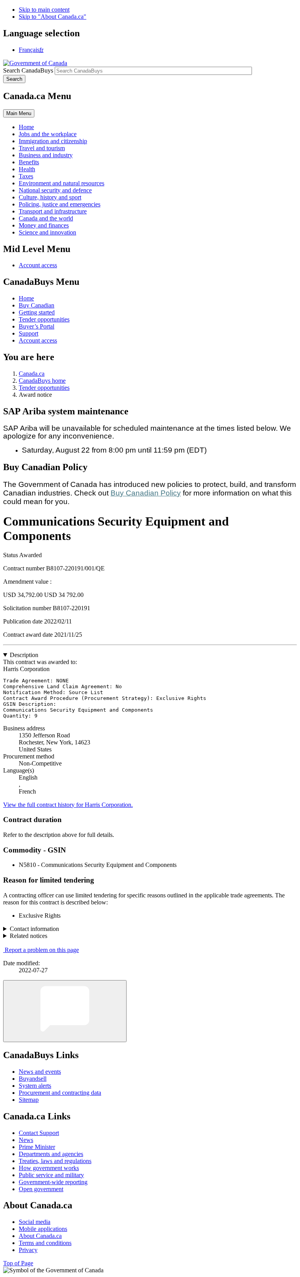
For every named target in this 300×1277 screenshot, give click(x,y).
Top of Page (18, 1263)
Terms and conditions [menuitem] (45, 1243)
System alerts (35, 1085)
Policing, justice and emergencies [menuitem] (59, 204)
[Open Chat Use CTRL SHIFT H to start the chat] (65, 1011)
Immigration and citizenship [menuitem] (53, 141)
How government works (49, 1168)
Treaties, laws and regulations (55, 1161)
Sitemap (29, 1099)
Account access (38, 265)
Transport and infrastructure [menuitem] (53, 211)
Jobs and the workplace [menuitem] (48, 134)
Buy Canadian (36, 305)
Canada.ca (32, 373)
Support (28, 333)
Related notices (28, 935)
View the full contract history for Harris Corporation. (68, 804)
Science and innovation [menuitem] (47, 232)
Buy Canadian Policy (146, 493)
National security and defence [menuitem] (55, 190)
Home (26, 298)
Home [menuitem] (26, 127)
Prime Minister (37, 1147)
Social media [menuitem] (34, 1221)
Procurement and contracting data (60, 1092)
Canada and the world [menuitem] (46, 218)
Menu (18, 113)
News (26, 1140)
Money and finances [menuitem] (44, 225)
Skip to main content (44, 9)
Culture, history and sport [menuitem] (50, 197)
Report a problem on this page (42, 950)
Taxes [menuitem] (26, 176)
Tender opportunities (44, 319)
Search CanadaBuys (28, 70)
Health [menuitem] (27, 169)
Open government (41, 1189)
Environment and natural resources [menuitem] (61, 183)
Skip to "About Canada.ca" (52, 16)
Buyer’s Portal (36, 326)
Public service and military (51, 1175)
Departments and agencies (51, 1154)
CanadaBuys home (42, 380)
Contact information (34, 928)
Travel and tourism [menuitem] (42, 148)
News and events (40, 1071)
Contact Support (39, 1133)
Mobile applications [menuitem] (43, 1228)
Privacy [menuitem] (28, 1250)
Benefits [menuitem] (29, 162)
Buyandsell (32, 1078)
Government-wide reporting (53, 1182)
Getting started (37, 312)
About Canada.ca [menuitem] (40, 1236)
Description (24, 655)
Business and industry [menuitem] (46, 155)
